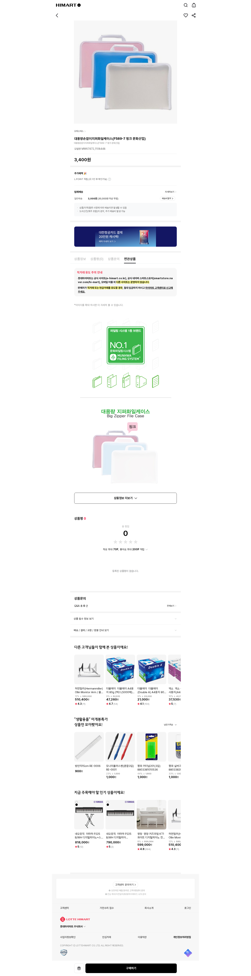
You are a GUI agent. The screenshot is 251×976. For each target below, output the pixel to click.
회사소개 (149, 907)
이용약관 (142, 937)
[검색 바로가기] (185, 5)
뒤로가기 (57, 15)
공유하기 (193, 15)
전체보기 (170, 606)
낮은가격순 (168, 724)
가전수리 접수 (107, 907)
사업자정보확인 (68, 937)
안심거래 (106, 937)
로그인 (187, 907)
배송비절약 (166, 198)
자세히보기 (109, 179)
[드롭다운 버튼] (79, 5)
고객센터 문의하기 (124, 884)
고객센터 (64, 907)
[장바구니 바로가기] (193, 5)
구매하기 (131, 968)
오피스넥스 (78, 131)
